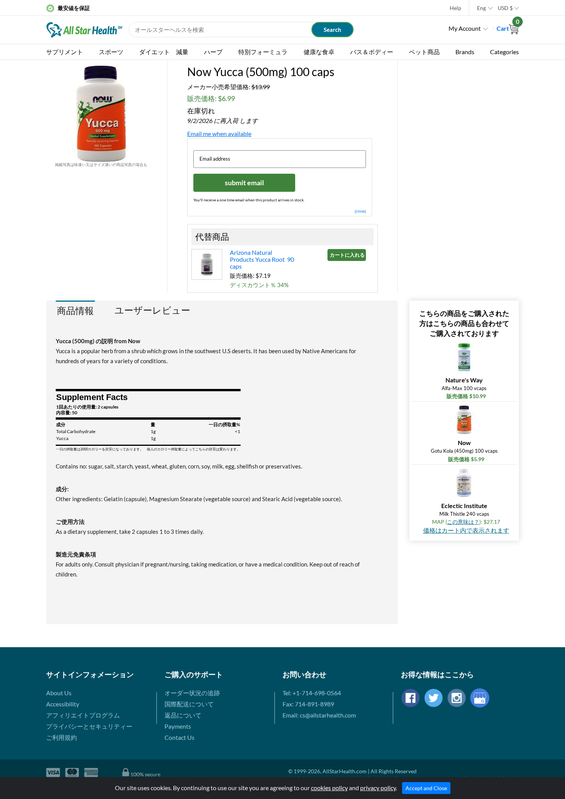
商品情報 (75, 310)
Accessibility (62, 704)
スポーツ (111, 51)
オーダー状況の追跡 (192, 692)
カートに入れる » (348, 255)
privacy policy (378, 787)
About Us (58, 692)
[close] (360, 211)
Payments (178, 726)
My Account (465, 28)
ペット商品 (424, 51)
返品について (183, 715)
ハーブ (213, 51)
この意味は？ (463, 521)
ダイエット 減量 (163, 51)
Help (455, 8)
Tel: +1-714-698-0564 (311, 692)
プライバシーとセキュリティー (89, 726)
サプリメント (64, 51)
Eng (481, 8)
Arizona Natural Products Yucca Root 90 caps (262, 259)
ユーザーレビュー (152, 310)
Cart (508, 28)
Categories (504, 51)
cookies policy (329, 787)
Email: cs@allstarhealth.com (319, 715)
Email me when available (219, 133)
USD (505, 8)
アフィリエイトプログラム (83, 715)
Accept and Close (426, 788)
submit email (244, 182)
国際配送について (189, 704)
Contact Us (179, 737)
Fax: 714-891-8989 (308, 704)
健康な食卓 (319, 51)
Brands (464, 51)
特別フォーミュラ (262, 51)
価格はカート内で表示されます (466, 530)
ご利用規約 (61, 737)
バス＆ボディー (371, 51)
